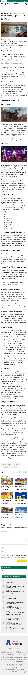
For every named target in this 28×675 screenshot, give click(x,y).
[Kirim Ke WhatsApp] (26, 472)
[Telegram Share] (23, 472)
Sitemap (21, 664)
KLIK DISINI (20, 661)
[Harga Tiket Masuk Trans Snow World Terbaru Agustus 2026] (21, 495)
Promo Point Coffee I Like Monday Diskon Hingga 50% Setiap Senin (14, 624)
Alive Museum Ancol (7, 464)
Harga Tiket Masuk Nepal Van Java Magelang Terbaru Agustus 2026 (19, 516)
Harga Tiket (3, 11)
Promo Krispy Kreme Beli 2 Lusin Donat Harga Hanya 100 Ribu (15, 629)
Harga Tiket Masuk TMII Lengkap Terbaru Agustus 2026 (6, 502)
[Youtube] (15, 644)
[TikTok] (21, 644)
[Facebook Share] (14, 472)
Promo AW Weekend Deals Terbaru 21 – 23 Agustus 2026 (15, 581)
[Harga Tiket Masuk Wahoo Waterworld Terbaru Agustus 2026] (21, 481)
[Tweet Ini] (17, 472)
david (5, 18)
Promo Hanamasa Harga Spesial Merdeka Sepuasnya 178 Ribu (14, 608)
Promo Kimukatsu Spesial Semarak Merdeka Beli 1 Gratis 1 (14, 597)
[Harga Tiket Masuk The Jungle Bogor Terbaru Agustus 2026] (7, 481)
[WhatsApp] (18, 644)
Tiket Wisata (14, 467)
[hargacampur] (11, 4)
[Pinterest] (10, 644)
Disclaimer (14, 667)
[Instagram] (13, 644)
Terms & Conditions (18, 666)
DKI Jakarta (17, 464)
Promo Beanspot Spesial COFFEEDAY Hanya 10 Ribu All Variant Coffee (15, 613)
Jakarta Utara (5, 467)
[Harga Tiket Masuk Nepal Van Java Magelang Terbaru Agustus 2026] (21, 510)
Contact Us (14, 664)
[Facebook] (7, 644)
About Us (7, 664)
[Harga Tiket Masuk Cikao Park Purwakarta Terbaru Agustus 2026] (7, 510)
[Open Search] (26, 4)
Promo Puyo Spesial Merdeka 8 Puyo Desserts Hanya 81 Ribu (15, 592)
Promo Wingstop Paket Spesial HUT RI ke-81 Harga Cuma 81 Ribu (15, 603)
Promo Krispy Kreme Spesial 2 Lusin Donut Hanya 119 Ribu (15, 587)
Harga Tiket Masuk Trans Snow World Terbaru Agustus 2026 (20, 502)
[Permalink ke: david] (2, 18)
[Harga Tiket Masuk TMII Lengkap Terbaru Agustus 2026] (7, 495)
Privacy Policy (8, 666)
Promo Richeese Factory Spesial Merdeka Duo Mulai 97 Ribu (14, 618)
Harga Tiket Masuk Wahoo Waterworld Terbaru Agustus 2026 (20, 488)
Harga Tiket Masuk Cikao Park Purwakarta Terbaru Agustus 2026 (7, 516)
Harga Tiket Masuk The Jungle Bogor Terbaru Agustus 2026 (7, 488)
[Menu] (2, 4)
